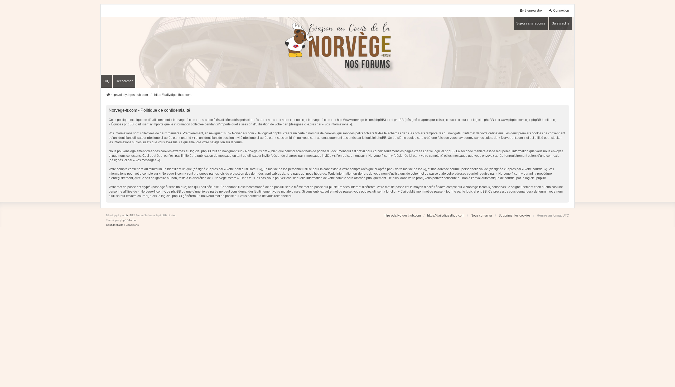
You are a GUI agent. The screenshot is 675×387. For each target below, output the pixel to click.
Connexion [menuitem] (561, 10)
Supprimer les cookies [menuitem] (515, 215)
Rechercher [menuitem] (124, 81)
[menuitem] (114, 225)
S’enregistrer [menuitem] (533, 10)
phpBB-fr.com (128, 220)
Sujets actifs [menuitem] (560, 23)
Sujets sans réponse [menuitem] (531, 23)
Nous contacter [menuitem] (481, 215)
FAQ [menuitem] (106, 81)
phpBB (129, 215)
